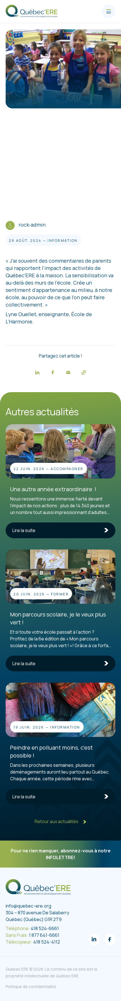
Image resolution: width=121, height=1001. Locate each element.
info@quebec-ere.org (28, 906)
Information (63, 240)
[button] (37, 372)
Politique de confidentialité (31, 986)
